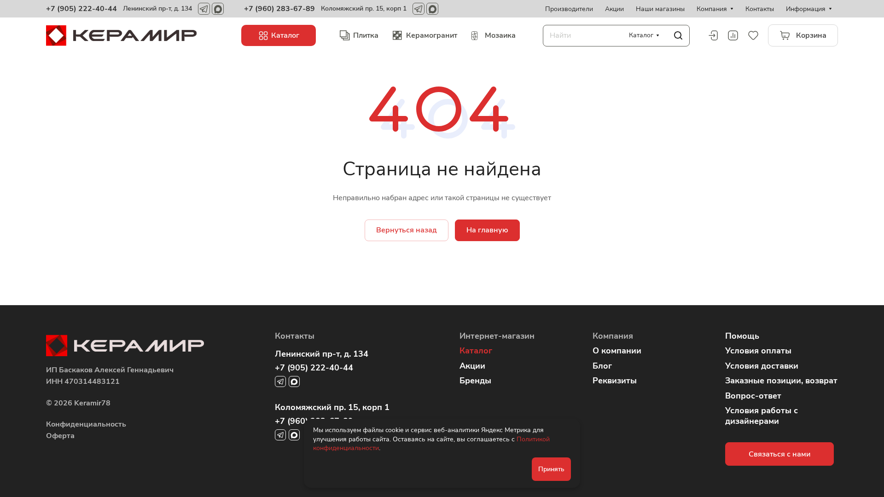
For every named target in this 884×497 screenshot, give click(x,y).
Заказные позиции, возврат (781, 380)
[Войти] (712, 35)
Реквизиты (615, 380)
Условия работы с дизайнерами (761, 416)
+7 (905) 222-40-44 (81, 9)
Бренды (475, 380)
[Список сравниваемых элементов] (733, 35)
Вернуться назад (406, 230)
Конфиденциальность (86, 424)
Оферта (60, 435)
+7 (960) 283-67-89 (279, 9)
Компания (613, 335)
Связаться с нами (779, 454)
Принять (551, 469)
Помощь (742, 335)
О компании (617, 350)
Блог (602, 365)
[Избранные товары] (753, 35)
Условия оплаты (758, 350)
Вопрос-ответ (753, 395)
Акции (472, 365)
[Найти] (678, 35)
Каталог (475, 350)
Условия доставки (761, 365)
